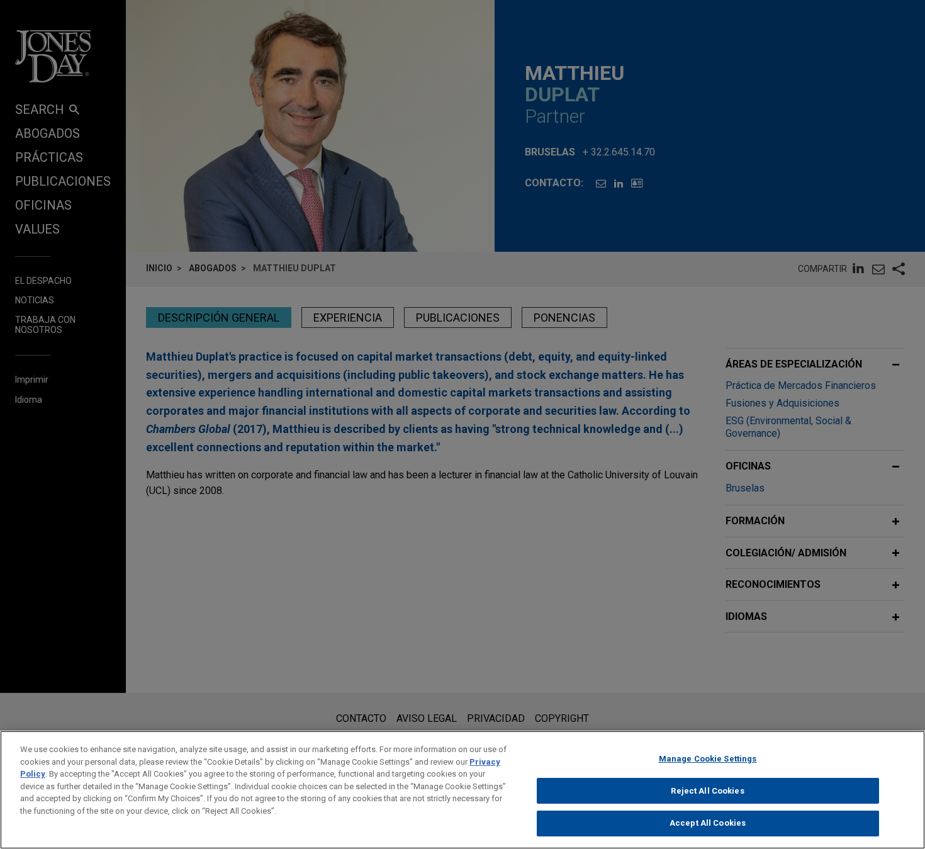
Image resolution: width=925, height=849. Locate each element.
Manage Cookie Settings (708, 758)
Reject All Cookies (707, 791)
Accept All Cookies (708, 823)
